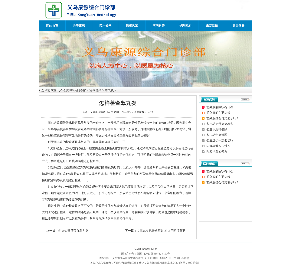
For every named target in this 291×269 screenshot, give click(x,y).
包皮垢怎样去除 (216, 129)
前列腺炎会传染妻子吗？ (222, 118)
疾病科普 (159, 25)
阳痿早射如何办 (216, 151)
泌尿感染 (95, 90)
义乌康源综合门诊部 (72, 90)
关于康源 (79, 25)
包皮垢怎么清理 (216, 135)
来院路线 (212, 25)
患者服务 (239, 25)
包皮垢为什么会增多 (219, 123)
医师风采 (132, 25)
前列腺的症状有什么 (219, 107)
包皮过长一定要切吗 (219, 140)
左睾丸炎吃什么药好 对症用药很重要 (161, 230)
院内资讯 (105, 25)
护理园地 (185, 25)
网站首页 (52, 25)
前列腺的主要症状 (218, 112)
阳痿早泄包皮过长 (218, 146)
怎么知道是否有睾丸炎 (73, 230)
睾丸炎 (109, 90)
